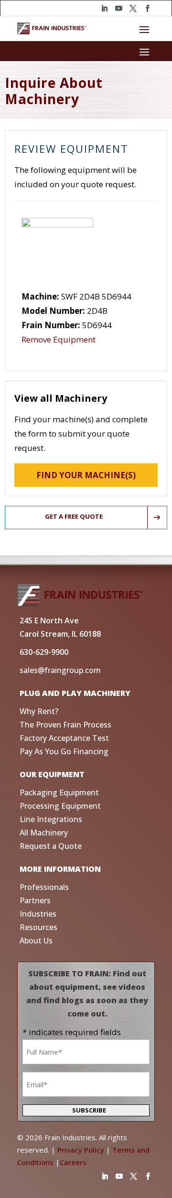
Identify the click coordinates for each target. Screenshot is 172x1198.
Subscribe (89, 1110)
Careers (73, 1162)
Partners (35, 900)
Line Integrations (51, 819)
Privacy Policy (80, 1150)
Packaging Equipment (59, 792)
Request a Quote (51, 846)
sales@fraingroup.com (60, 670)
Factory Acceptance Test (64, 738)
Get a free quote (74, 516)
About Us (36, 940)
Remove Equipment (59, 339)
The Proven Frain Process (65, 724)
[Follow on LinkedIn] (104, 8)
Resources (38, 927)
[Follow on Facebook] (147, 8)
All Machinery (44, 832)
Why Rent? (39, 711)
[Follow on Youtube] (118, 8)
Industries (38, 914)
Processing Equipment (60, 806)
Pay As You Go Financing (64, 751)
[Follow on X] (133, 8)
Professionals (44, 887)
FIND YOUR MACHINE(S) (86, 475)
